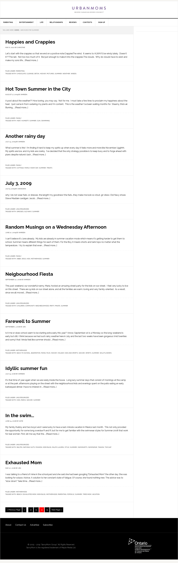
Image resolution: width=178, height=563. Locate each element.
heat (19, 121)
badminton (35, 353)
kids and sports (71, 353)
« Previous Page (13, 510)
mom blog (47, 447)
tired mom (87, 494)
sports (88, 353)
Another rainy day (25, 136)
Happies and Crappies (30, 42)
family (27, 168)
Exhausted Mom (23, 462)
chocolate (21, 74)
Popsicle (70, 494)
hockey (43, 74)
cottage (20, 168)
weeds (73, 74)
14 (42, 510)
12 (31, 510)
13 (36, 510)
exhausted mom (29, 494)
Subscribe (48, 525)
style (67, 447)
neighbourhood (42, 306)
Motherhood (21, 350)
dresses (20, 211)
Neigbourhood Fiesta (29, 274)
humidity (25, 121)
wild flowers (106, 353)
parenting (62, 494)
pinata (57, 306)
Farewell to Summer (28, 321)
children (20, 306)
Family (18, 118)
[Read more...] (31, 60)
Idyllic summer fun (26, 368)
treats (49, 168)
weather (66, 74)
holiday (61, 353)
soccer (82, 353)
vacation (96, 494)
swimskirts (82, 447)
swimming (45, 121)
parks (23, 400)
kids (28, 259)
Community (30, 306)
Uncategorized (22, 209)
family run (45, 353)
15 (47, 510)
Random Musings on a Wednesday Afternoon (55, 227)
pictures (50, 74)
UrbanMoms (89, 10)
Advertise (34, 525)
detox (36, 74)
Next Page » (57, 510)
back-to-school (23, 353)
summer (58, 74)
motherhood (36, 259)
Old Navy (28, 211)
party (52, 306)
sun (38, 121)
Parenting (20, 71)
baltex (20, 447)
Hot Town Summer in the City (38, 89)
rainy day (34, 168)
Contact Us (20, 525)
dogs (24, 259)
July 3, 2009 (18, 183)
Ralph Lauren (58, 447)
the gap (108, 447)
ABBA (19, 259)
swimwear (92, 447)
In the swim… (19, 415)
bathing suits (29, 447)
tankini (101, 447)
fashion (39, 447)
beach (19, 494)
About (8, 525)
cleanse (30, 74)
